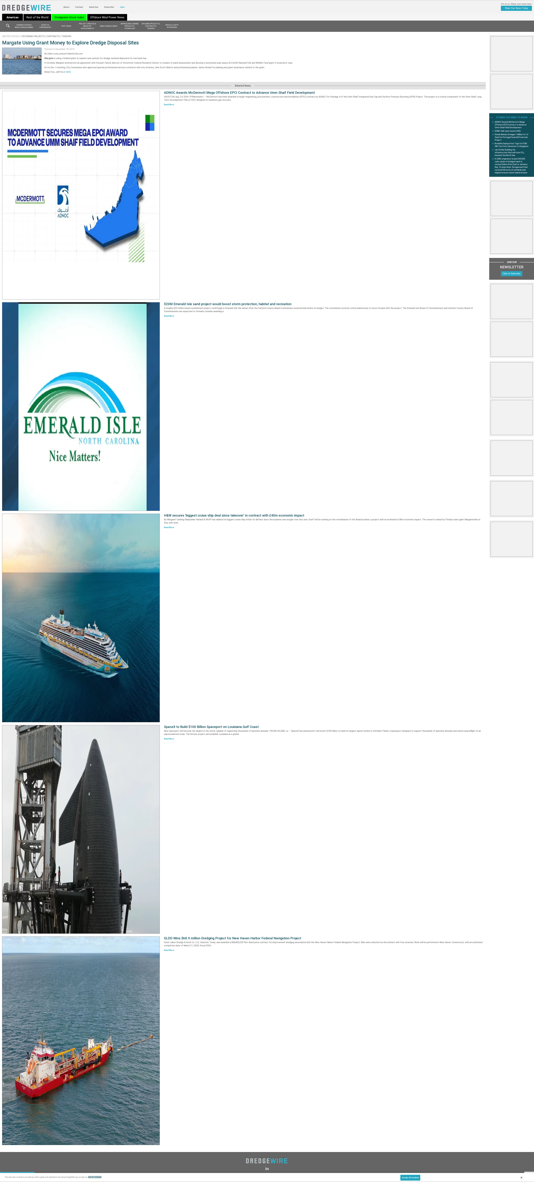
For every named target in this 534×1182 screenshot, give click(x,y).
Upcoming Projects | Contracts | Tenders (151, 26)
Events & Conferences (45, 26)
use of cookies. (94, 1177)
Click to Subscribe (512, 273)
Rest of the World (37, 17)
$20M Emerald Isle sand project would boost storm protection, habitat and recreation (227, 304)
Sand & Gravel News (108, 26)
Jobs (122, 7)
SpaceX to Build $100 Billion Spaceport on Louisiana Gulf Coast (211, 727)
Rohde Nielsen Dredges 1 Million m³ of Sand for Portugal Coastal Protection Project (511, 137)
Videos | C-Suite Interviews (172, 26)
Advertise (93, 7)
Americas (13, 17)
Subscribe (109, 7)
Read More (169, 104)
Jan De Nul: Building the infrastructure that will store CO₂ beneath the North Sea (509, 152)
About (66, 7)
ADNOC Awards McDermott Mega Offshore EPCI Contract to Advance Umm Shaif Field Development (239, 93)
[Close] (521, 1177)
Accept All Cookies (410, 1178)
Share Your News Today (516, 8)
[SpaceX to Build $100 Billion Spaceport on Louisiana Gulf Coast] (81, 829)
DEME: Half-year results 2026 (508, 131)
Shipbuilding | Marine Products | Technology (130, 26)
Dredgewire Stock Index (69, 17)
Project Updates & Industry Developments (87, 26)
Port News (66, 26)
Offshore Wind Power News (107, 17)
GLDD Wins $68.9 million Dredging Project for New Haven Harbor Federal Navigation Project (232, 938)
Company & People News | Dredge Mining (24, 26)
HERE (68, 72)
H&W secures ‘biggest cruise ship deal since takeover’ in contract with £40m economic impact (234, 515)
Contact (79, 7)
